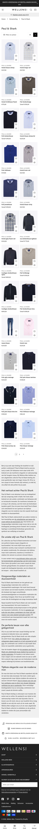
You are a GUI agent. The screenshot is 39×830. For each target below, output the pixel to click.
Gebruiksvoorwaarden (9, 792)
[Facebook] (2, 799)
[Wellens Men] (19, 10)
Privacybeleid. (23, 792)
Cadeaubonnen (6, 806)
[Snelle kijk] (16, 60)
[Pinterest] (7, 799)
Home (4, 19)
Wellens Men (10, 819)
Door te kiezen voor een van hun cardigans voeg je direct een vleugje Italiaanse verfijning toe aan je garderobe (19, 683)
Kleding (13, 803)
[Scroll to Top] (35, 819)
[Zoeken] (31, 10)
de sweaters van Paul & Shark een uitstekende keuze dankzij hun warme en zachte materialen (19, 651)
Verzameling (13, 19)
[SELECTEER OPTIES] (16, 56)
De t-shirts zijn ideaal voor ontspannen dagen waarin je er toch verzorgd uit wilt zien (19, 641)
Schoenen (21, 803)
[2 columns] (35, 35)
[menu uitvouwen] (3, 10)
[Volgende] (23, 454)
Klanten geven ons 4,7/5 (21, 15)
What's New (5, 803)
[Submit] (34, 784)
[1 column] (30, 35)
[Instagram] (13, 799)
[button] (35, 10)
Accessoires (29, 803)
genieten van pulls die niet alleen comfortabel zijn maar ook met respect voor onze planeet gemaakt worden (18, 612)
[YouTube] (18, 799)
